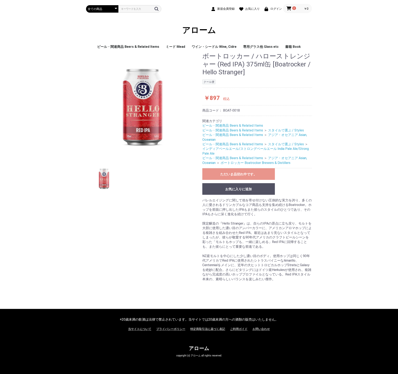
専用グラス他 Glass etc (261, 47)
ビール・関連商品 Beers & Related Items (128, 47)
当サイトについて (139, 329)
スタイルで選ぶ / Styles (286, 130)
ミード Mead (175, 47)
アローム (199, 30)
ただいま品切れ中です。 (238, 174)
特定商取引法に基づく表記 (207, 329)
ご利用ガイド (239, 329)
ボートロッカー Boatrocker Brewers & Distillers (255, 163)
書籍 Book (293, 47)
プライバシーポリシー (170, 329)
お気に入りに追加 (238, 189)
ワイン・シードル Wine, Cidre (214, 47)
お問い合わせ (261, 329)
